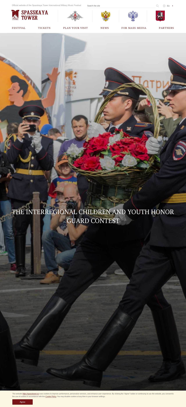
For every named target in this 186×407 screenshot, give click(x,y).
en (168, 6)
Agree (22, 402)
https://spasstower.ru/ (31, 394)
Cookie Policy (50, 397)
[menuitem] (19, 28)
